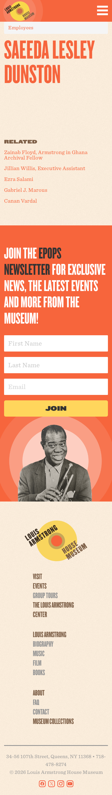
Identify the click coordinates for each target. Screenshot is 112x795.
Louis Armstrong (49, 634)
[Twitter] (51, 783)
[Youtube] (70, 783)
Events (39, 585)
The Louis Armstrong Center (53, 609)
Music (39, 653)
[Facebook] (42, 783)
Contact (41, 711)
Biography (43, 644)
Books (39, 672)
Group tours (45, 595)
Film (37, 663)
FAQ (36, 702)
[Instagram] (60, 783)
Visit (37, 576)
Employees (20, 27)
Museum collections (53, 721)
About (39, 692)
